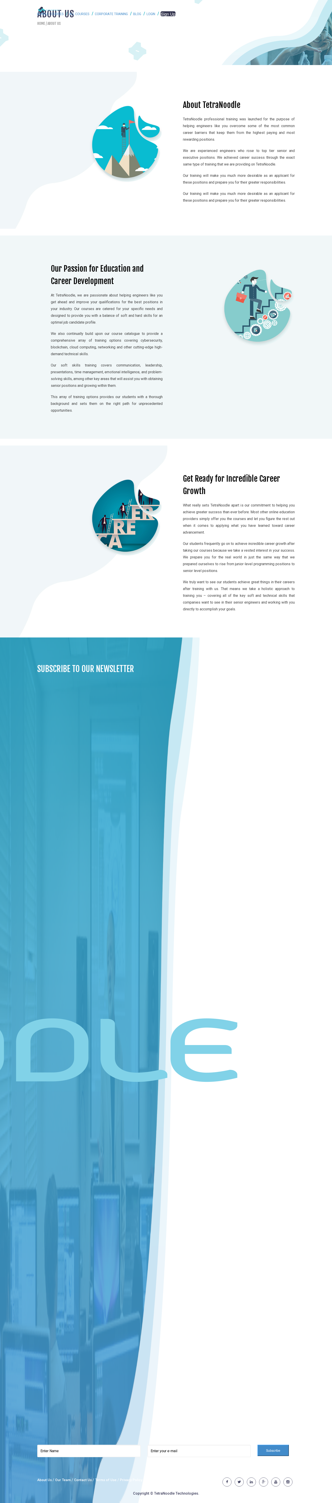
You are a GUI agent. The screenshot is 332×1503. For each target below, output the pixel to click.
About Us (44, 1480)
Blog (137, 14)
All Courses (79, 14)
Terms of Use (106, 1480)
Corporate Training (112, 14)
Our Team (63, 1480)
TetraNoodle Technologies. (176, 1493)
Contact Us (83, 1480)
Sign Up (168, 13)
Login (151, 14)
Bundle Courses (50, 14)
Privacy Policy (131, 1480)
